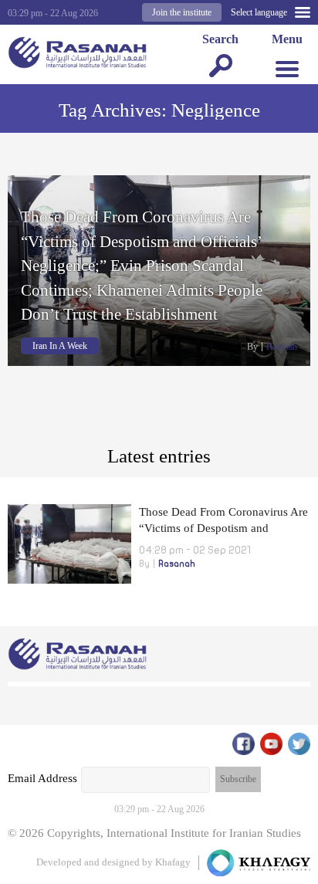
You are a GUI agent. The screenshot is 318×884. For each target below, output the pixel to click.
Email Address (42, 778)
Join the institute (181, 12)
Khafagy (173, 862)
